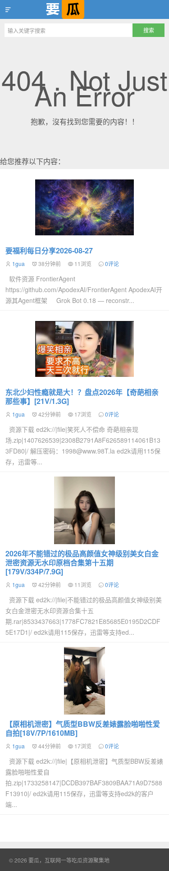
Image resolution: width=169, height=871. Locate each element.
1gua (18, 263)
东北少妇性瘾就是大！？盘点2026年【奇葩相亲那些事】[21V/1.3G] (82, 396)
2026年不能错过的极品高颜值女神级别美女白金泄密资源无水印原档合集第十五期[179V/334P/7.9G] (82, 562)
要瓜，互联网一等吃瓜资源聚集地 (84, 9)
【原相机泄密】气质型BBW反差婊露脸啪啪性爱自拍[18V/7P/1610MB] (82, 728)
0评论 (112, 263)
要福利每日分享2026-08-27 (49, 250)
